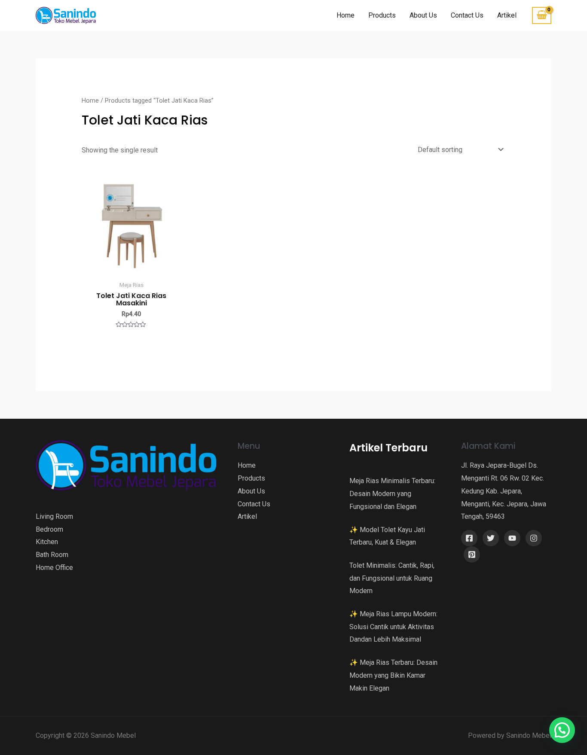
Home (345, 15)
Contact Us (467, 15)
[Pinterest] (472, 554)
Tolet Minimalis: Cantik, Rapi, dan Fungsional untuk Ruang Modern (391, 578)
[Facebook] (469, 538)
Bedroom (49, 529)
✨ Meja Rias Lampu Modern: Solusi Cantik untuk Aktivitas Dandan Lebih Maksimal (393, 626)
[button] (562, 730)
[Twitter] (491, 538)
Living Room (54, 516)
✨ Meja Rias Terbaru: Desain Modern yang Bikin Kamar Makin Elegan (393, 675)
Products (382, 15)
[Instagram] (534, 538)
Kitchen (47, 542)
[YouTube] (512, 538)
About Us (423, 15)
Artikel (507, 15)
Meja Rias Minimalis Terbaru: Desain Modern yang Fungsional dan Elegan (392, 493)
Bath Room (52, 555)
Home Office (54, 567)
